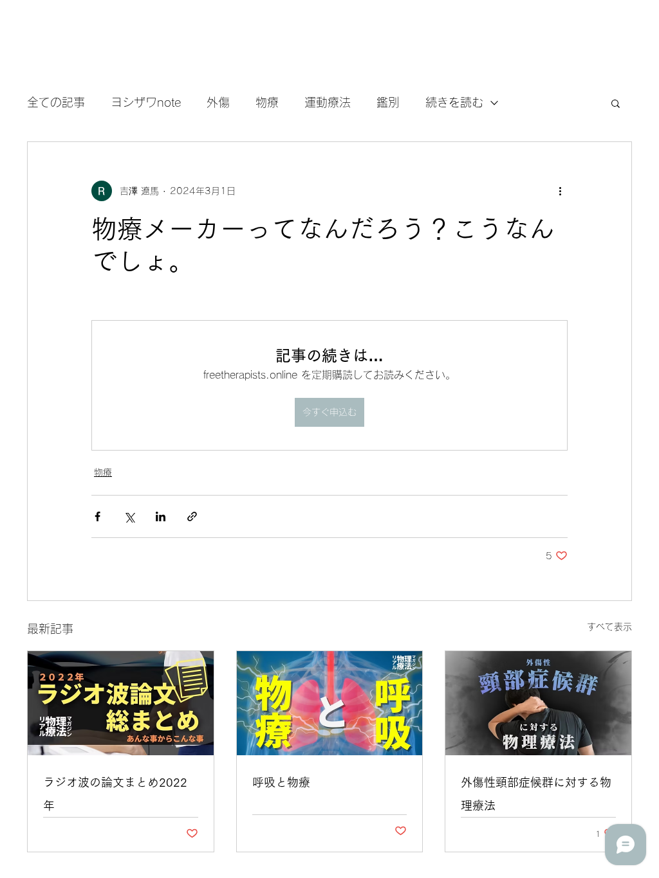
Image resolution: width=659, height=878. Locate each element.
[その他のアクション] (560, 191)
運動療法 (327, 102)
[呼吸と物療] (330, 703)
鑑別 (388, 102)
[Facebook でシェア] (97, 516)
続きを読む (454, 102)
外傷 (218, 102)
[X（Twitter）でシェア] (129, 516)
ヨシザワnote (146, 102)
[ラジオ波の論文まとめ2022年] (121, 703)
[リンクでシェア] (192, 516)
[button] (615, 103)
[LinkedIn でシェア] (160, 516)
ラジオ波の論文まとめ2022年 (115, 793)
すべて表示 (609, 626)
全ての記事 (56, 102)
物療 (267, 102)
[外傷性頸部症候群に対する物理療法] (538, 703)
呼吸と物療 (281, 782)
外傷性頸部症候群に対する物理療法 (536, 793)
